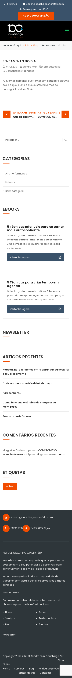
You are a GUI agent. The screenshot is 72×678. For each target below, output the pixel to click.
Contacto (46, 673)
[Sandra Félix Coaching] (15, 30)
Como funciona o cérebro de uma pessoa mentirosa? (29, 404)
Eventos (43, 624)
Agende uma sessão (36, 15)
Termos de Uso (26, 673)
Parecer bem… (12, 393)
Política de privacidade (52, 668)
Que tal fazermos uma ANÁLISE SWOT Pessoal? (24, 115)
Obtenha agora (20, 257)
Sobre (42, 612)
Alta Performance (16, 173)
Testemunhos (47, 618)
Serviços (10, 618)
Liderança (11, 182)
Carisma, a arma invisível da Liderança (27, 383)
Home (9, 612)
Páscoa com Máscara (17, 416)
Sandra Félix (30, 66)
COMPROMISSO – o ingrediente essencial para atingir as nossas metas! (53, 115)
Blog (35, 45)
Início (26, 45)
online (9, 486)
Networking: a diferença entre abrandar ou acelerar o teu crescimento (36, 372)
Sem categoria (51, 66)
